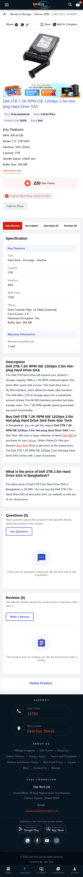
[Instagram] (56, 840)
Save (45, 24)
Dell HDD (68, 435)
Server (32, 440)
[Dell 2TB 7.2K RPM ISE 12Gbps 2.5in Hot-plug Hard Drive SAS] (41, 56)
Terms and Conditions (64, 756)
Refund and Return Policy (22, 762)
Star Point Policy (53, 762)
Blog (26, 768)
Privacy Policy (37, 756)
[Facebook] (37, 840)
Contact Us (40, 768)
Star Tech (22, 445)
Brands (55, 768)
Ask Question (19, 531)
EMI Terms (46, 750)
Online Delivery (15, 756)
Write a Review (19, 616)
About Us (63, 750)
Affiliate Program (25, 750)
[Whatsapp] (27, 840)
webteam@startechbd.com (41, 811)
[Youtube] (47, 840)
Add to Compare (65, 24)
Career (72, 762)
